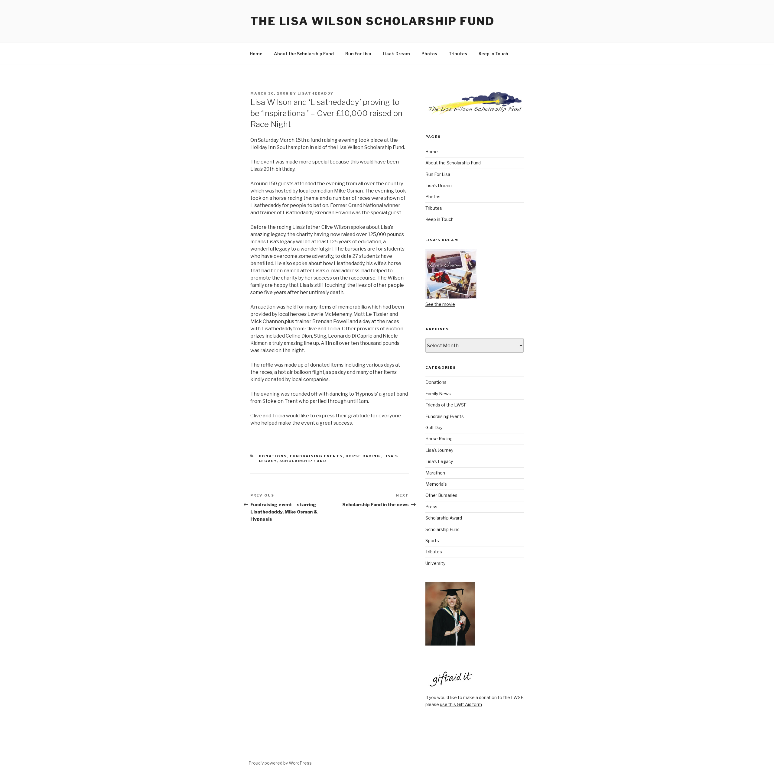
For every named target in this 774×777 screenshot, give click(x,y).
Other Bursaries (441, 495)
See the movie (440, 304)
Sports (432, 540)
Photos (429, 53)
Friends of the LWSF (446, 404)
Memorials (436, 484)
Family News (438, 393)
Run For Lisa (358, 53)
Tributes (458, 53)
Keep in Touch (493, 53)
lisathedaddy (315, 93)
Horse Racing (363, 456)
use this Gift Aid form (461, 704)
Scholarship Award (443, 517)
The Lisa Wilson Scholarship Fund (372, 21)
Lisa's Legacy (439, 461)
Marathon (435, 472)
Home (256, 53)
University (435, 563)
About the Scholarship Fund (304, 53)
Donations (273, 456)
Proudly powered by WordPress (280, 763)
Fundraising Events (316, 456)
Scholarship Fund (303, 461)
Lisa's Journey (439, 450)
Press (431, 506)
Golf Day (433, 427)
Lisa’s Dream (396, 53)
